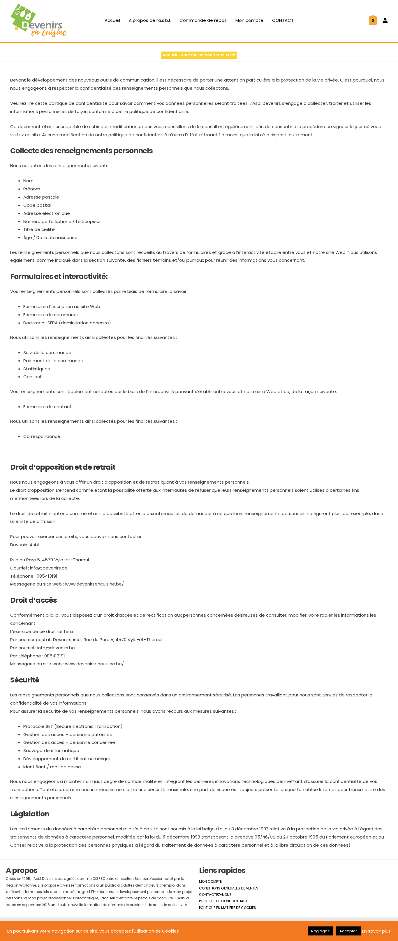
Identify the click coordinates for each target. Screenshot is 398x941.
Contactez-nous (215, 894)
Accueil (112, 20)
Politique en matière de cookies (227, 907)
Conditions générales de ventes (228, 888)
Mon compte (249, 20)
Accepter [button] (348, 931)
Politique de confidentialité (224, 900)
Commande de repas (203, 20)
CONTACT (283, 20)
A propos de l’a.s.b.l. (150, 20)
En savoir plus (376, 931)
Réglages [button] (320, 931)
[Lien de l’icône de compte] (385, 20)
